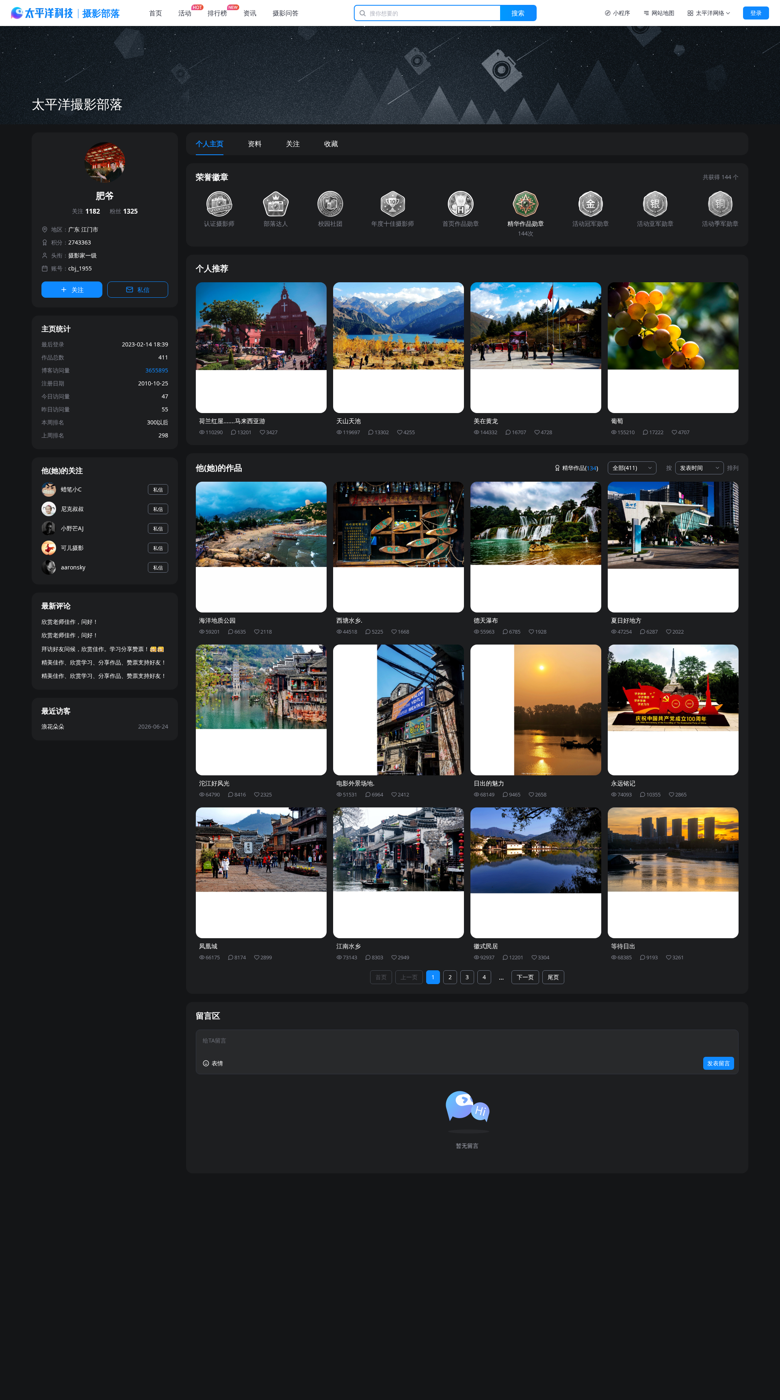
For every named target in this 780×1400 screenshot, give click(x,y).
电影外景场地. (355, 783)
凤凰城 (208, 946)
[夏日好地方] (673, 547)
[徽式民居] (535, 872)
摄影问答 (286, 13)
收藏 (331, 143)
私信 (143, 290)
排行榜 (217, 13)
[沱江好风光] (261, 710)
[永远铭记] (673, 710)
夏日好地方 (626, 620)
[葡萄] (673, 347)
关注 (86, 211)
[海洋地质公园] (261, 547)
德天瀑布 (486, 620)
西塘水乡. (349, 620)
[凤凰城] (261, 872)
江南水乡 (348, 946)
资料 (255, 143)
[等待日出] (673, 872)
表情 (217, 1063)
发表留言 (718, 1063)
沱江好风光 (214, 783)
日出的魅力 (489, 783)
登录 (756, 13)
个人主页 (209, 143)
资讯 (249, 13)
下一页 (525, 977)
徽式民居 (486, 946)
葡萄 (617, 421)
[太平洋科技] (42, 13)
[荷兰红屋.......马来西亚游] (261, 347)
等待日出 (623, 946)
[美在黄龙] (535, 347)
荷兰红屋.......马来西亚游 (232, 421)
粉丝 (124, 211)
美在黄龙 (486, 421)
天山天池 (348, 421)
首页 (155, 13)
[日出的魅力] (535, 710)
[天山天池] (398, 347)
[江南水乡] (398, 872)
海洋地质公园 (217, 620)
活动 (184, 13)
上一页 (409, 977)
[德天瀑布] (535, 547)
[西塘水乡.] (398, 547)
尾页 (553, 977)
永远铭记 (623, 783)
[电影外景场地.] (398, 710)
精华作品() (580, 468)
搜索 (517, 13)
